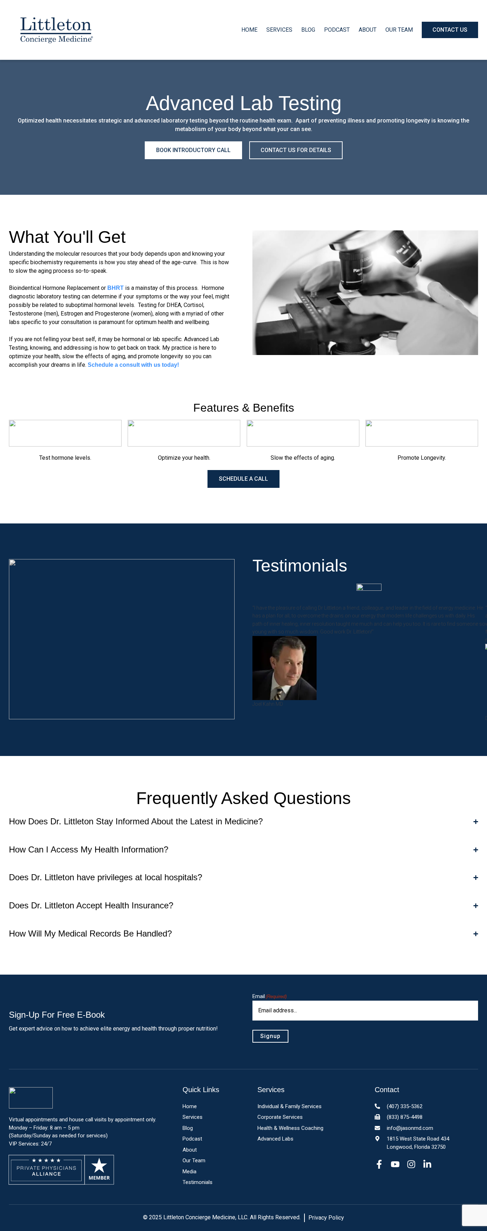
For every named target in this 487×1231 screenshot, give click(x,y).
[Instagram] (411, 1164)
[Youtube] (395, 1164)
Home (249, 29)
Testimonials (197, 1182)
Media (189, 1171)
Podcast (337, 29)
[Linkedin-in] (427, 1164)
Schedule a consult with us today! (133, 365)
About (367, 29)
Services (279, 29)
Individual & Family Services (289, 1106)
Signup (270, 1036)
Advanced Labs (275, 1139)
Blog (308, 29)
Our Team (399, 29)
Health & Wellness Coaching (290, 1128)
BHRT (115, 288)
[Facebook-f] (379, 1164)
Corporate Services (280, 1117)
